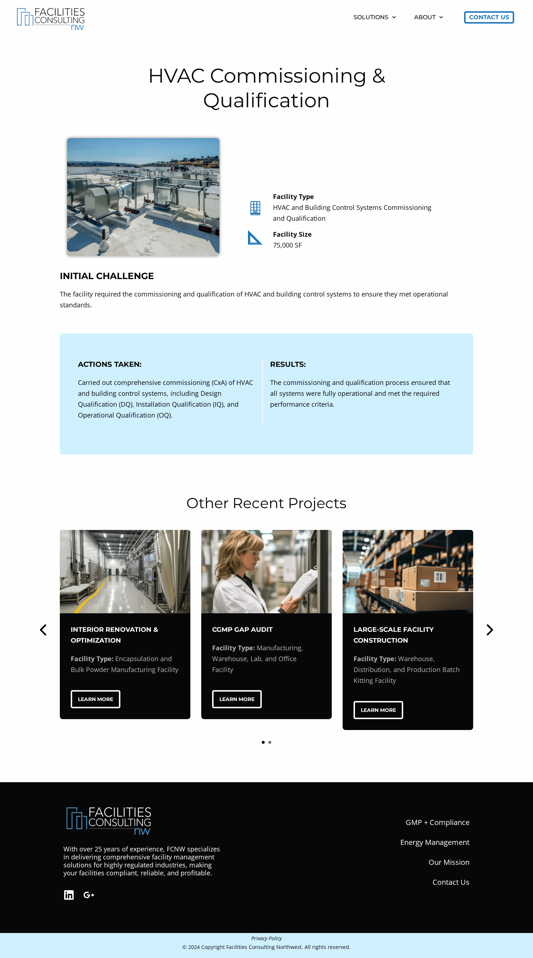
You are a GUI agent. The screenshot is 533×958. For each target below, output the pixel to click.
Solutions (371, 17)
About (424, 17)
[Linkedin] (68, 894)
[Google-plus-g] (88, 894)
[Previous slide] (43, 630)
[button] (263, 742)
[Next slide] (489, 630)
